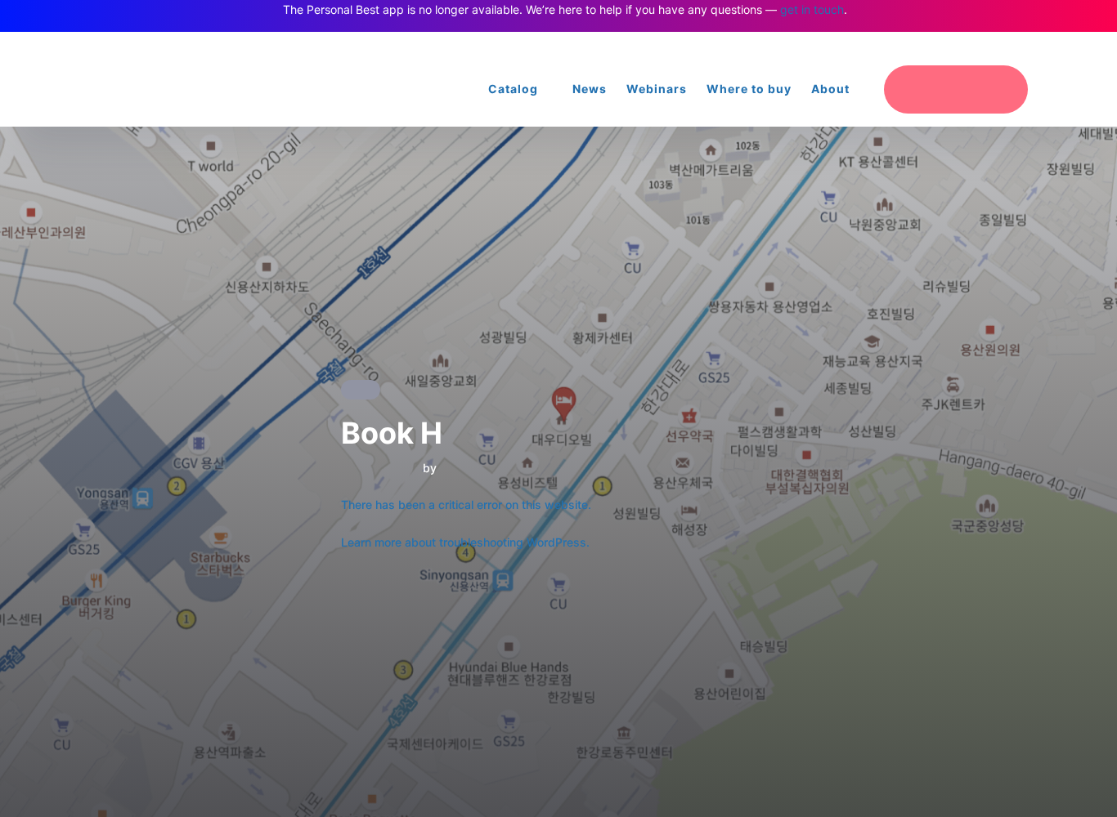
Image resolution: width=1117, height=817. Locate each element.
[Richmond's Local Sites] (1005, 48)
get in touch (812, 9)
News (589, 89)
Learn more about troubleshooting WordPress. (465, 542)
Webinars (656, 89)
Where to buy (749, 89)
